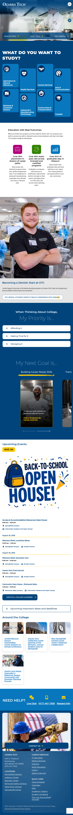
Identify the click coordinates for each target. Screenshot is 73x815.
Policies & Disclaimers (12, 809)
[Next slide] (43, 431)
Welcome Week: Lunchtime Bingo (16, 540)
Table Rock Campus (13, 787)
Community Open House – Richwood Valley (19, 584)
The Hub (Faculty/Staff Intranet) (41, 799)
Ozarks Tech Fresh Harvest (13, 570)
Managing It (16, 344)
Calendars (36, 785)
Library (35, 770)
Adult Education (39, 767)
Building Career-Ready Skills (36, 372)
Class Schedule (38, 782)
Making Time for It (19, 336)
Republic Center (12, 781)
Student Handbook (40, 795)
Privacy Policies (25, 809)
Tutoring (35, 764)
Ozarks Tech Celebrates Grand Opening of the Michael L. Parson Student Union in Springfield (36, 644)
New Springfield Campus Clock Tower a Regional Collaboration (59, 642)
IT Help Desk (37, 758)
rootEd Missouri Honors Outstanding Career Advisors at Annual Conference (12, 643)
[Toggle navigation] (70, 4)
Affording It (16, 328)
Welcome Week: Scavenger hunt (15, 558)
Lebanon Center (12, 778)
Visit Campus (60, 36)
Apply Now (35, 36)
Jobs (34, 788)
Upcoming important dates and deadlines (33, 608)
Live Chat (31, 703)
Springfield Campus (13, 775)
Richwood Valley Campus (16, 784)
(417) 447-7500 (46, 703)
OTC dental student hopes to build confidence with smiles (32, 297)
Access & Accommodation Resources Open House (24, 520)
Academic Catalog (40, 792)
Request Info (10, 36)
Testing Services (38, 761)
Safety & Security (39, 773)
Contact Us (34, 746)
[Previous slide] (29, 431)
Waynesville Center (13, 790)
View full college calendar (19, 597)
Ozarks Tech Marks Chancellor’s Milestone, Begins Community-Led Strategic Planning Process (12, 676)
